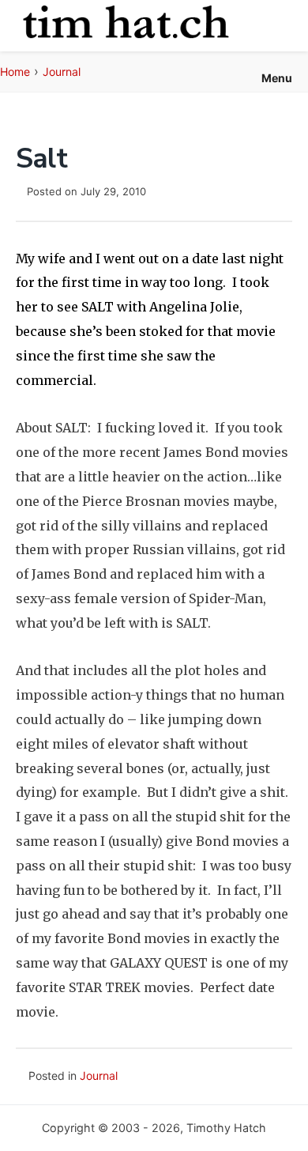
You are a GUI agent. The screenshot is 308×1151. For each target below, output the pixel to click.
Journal (62, 71)
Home (15, 71)
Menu (276, 78)
